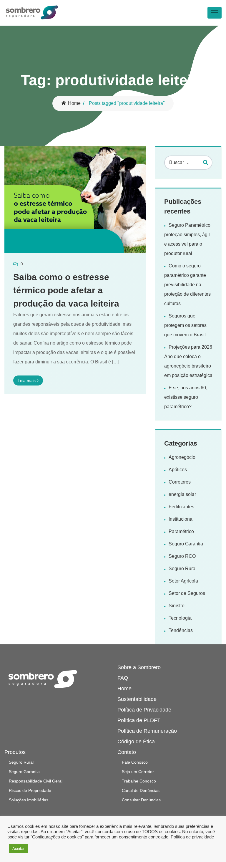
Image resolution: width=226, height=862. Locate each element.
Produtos (15, 752)
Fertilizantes (181, 506)
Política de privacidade (192, 837)
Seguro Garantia (186, 543)
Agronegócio (182, 457)
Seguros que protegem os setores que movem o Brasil (185, 325)
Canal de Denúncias (140, 790)
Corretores (180, 481)
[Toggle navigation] (214, 13)
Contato (126, 752)
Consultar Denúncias (141, 800)
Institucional (181, 519)
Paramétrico (181, 531)
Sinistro (177, 605)
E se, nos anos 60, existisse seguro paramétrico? (185, 397)
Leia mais (27, 380)
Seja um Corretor (138, 771)
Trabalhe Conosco (139, 781)
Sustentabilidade (137, 699)
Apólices (178, 469)
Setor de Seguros (187, 593)
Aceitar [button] (18, 848)
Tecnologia (180, 618)
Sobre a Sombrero (139, 667)
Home (74, 103)
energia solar (182, 494)
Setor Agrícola (183, 580)
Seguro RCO (182, 556)
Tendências (181, 630)
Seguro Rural (183, 568)
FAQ (122, 678)
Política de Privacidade (144, 710)
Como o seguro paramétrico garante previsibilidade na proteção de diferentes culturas (187, 284)
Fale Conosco (135, 762)
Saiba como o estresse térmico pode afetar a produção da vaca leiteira (66, 290)
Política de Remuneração (147, 731)
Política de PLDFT (138, 720)
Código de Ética (136, 741)
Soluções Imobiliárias (28, 800)
